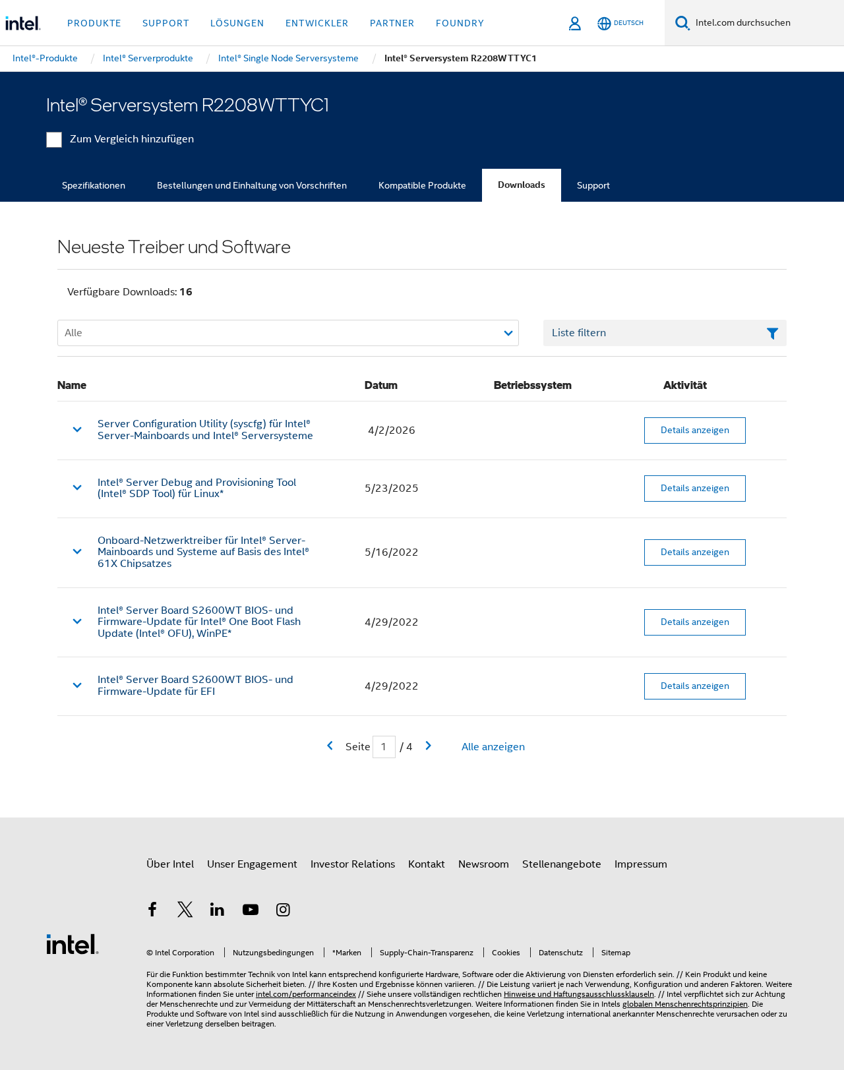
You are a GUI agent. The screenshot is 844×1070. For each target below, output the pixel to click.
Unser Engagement (252, 864)
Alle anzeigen (493, 747)
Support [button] (165, 23)
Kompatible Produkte (422, 185)
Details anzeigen (695, 430)
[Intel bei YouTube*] (250, 912)
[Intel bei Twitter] (185, 912)
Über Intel (170, 864)
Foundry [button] (460, 23)
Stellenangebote (561, 864)
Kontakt (426, 864)
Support (593, 185)
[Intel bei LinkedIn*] (217, 912)
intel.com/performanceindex (306, 994)
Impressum (641, 864)
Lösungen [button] (237, 23)
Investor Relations (353, 864)
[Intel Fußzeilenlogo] (72, 943)
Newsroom (483, 864)
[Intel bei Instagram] (283, 912)
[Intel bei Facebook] (152, 912)
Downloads (521, 185)
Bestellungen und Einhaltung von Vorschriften (252, 185)
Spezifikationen (93, 185)
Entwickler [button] (317, 23)
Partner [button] (392, 23)
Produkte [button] (94, 23)
